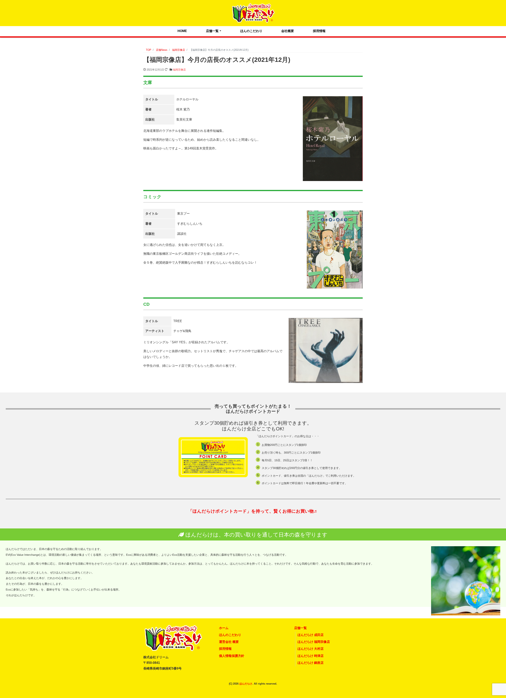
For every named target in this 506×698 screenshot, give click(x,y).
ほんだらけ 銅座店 (310, 662)
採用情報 (319, 31)
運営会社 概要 (229, 641)
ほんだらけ (245, 683)
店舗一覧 (212, 31)
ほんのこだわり (251, 31)
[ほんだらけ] (253, 12)
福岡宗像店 (179, 69)
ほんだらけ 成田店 (310, 635)
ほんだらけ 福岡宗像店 (313, 641)
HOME (182, 31)
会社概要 (287, 31)
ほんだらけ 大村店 (310, 648)
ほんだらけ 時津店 (310, 655)
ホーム (223, 628)
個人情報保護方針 (231, 655)
